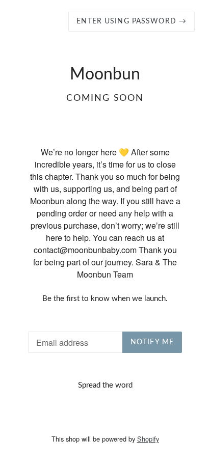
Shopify (148, 439)
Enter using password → (131, 21)
